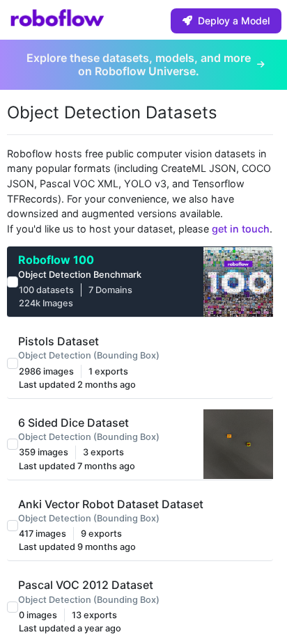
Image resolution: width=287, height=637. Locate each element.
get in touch (241, 229)
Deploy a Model (234, 20)
